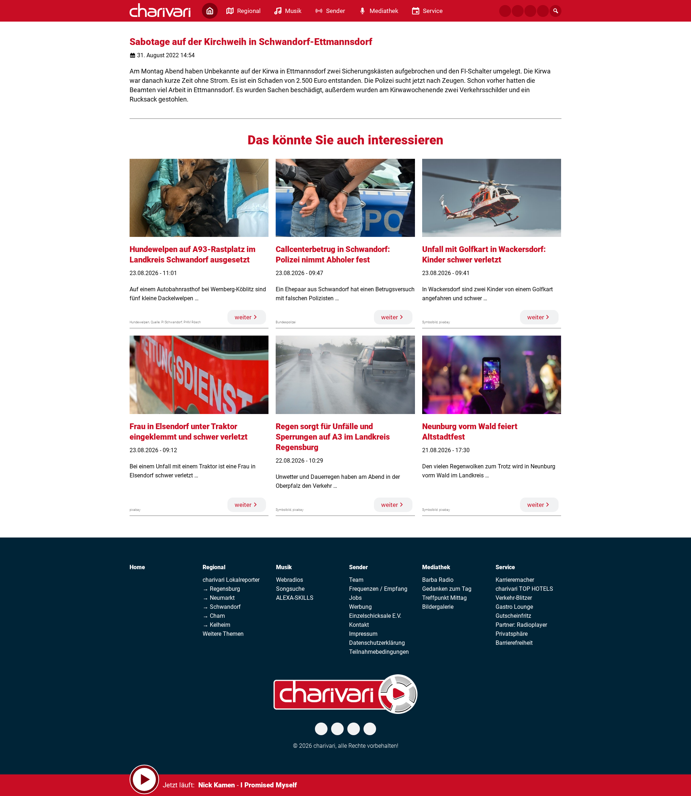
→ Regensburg (221, 588)
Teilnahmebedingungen (379, 651)
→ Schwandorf (222, 606)
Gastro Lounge (514, 606)
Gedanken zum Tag (446, 588)
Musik (284, 567)
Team (356, 579)
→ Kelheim (216, 624)
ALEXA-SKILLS (294, 597)
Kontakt (359, 624)
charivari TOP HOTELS (524, 588)
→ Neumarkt (219, 597)
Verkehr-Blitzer (514, 597)
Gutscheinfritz (513, 615)
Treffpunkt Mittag (444, 597)
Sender (358, 567)
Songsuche (290, 588)
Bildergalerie (437, 606)
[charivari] (160, 10)
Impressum (363, 633)
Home (137, 567)
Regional (214, 567)
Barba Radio (437, 579)
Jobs (355, 597)
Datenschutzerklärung (377, 642)
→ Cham (214, 615)
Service (505, 567)
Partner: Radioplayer (521, 624)
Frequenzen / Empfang (378, 588)
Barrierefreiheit (514, 642)
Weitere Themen (223, 633)
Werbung (360, 606)
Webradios (289, 579)
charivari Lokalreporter (231, 579)
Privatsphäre (512, 633)
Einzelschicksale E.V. (375, 615)
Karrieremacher (515, 579)
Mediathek (436, 567)
